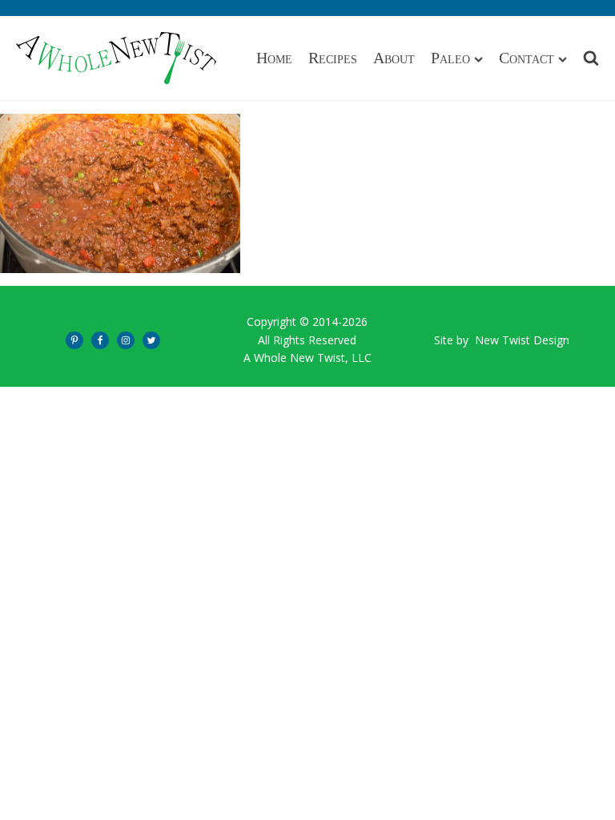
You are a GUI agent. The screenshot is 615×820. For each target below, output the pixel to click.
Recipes (332, 57)
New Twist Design (522, 340)
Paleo (450, 57)
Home (274, 57)
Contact (526, 57)
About (394, 57)
